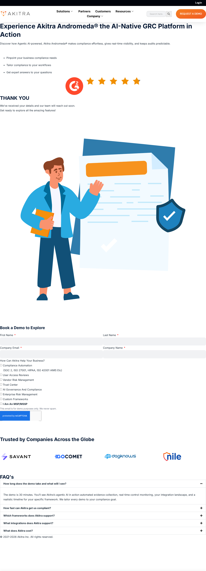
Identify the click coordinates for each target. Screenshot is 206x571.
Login (198, 2)
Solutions (63, 11)
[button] (103, 483)
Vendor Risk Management (18, 379)
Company (93, 16)
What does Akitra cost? (18, 530)
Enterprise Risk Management (20, 394)
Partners (84, 11)
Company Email (10, 347)
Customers (103, 11)
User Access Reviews (16, 375)
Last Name (110, 335)
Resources (123, 11)
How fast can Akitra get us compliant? (27, 508)
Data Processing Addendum (17, 555)
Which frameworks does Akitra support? (29, 515)
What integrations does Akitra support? (28, 523)
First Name (7, 335)
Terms (4, 550)
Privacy (4, 541)
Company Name (113, 347)
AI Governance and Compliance (22, 389)
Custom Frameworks (15, 399)
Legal (3, 546)
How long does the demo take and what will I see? (34, 483)
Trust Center (10, 384)
